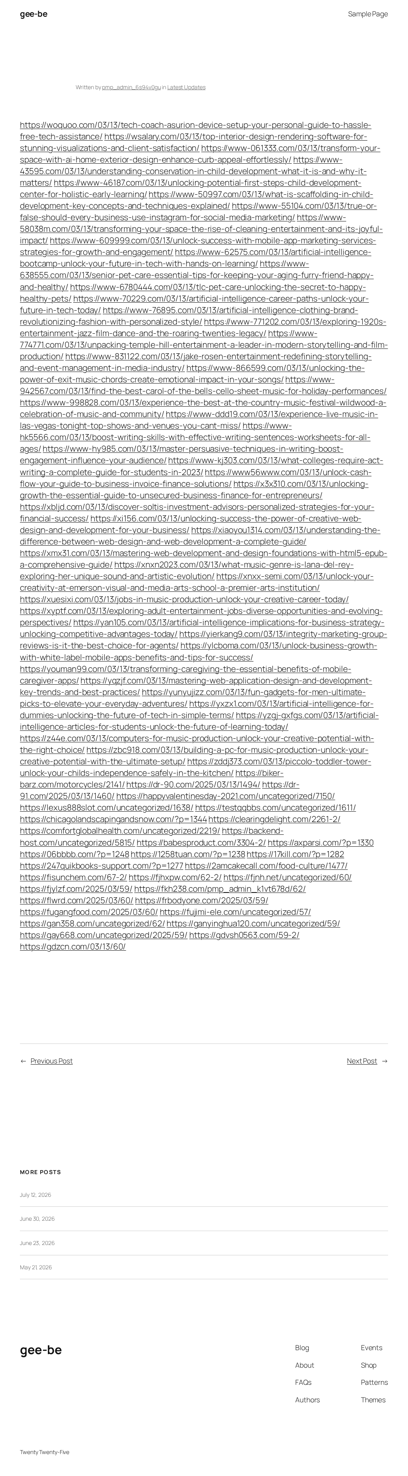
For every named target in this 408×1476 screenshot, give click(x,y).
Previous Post (52, 1060)
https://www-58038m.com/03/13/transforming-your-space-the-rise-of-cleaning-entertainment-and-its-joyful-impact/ (201, 228)
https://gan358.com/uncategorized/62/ (92, 923)
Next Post (362, 1060)
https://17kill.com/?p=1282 (295, 853)
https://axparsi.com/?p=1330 (321, 842)
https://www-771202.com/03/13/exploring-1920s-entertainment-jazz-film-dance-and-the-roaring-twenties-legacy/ (203, 327)
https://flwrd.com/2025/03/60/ (76, 900)
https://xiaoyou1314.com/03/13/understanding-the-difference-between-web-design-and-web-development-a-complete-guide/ (200, 535)
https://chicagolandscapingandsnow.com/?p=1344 (113, 818)
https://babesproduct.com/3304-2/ (201, 842)
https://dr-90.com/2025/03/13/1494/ (193, 784)
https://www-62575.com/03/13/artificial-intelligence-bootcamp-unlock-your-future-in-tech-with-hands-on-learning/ (195, 257)
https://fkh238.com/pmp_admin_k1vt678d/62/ (220, 888)
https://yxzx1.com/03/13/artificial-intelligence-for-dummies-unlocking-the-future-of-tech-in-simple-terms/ (197, 709)
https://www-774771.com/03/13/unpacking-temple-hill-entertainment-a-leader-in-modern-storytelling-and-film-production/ (204, 344)
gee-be (33, 13)
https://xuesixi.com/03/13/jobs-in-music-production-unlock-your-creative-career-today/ (184, 599)
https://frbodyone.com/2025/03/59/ (202, 900)
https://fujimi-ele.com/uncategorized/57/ (235, 911)
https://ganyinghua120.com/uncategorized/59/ (253, 923)
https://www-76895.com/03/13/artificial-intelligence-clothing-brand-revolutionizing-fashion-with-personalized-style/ (189, 315)
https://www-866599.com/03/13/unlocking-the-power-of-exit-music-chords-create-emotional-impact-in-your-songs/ (192, 373)
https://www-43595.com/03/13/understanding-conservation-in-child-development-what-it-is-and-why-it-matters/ (193, 171)
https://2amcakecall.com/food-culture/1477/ (266, 865)
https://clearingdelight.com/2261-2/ (274, 818)
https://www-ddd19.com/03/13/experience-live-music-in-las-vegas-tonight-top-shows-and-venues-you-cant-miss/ (199, 419)
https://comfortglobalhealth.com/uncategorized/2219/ (120, 830)
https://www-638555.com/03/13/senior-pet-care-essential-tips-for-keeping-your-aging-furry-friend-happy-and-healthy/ (197, 275)
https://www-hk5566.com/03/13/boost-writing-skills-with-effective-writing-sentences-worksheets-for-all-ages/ (195, 437)
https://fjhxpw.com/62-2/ (175, 877)
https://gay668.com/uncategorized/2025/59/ (104, 934)
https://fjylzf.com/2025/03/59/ (76, 888)
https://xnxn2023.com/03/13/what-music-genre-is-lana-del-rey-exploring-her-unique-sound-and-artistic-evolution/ (187, 570)
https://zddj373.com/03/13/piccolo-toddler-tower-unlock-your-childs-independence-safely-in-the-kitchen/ (195, 767)
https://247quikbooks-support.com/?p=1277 (101, 865)
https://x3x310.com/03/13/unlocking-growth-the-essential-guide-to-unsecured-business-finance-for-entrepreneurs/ (194, 489)
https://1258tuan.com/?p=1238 (188, 853)
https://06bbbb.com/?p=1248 (74, 853)
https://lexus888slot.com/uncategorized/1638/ (107, 807)
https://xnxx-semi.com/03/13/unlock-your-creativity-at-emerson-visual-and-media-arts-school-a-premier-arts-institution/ (197, 581)
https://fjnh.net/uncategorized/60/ (288, 877)
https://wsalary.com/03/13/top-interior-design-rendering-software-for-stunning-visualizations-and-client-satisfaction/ (193, 142)
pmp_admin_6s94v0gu (131, 87)
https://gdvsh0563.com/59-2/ (244, 934)
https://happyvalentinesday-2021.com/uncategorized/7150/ (225, 795)
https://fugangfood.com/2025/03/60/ (89, 911)
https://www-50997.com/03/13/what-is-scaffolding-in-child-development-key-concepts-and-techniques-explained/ (196, 199)
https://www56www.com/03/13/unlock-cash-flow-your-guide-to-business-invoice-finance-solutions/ (195, 477)
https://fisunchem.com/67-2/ (73, 877)
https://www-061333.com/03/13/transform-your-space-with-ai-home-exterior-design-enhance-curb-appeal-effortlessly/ (200, 153)
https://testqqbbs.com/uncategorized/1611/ (275, 807)
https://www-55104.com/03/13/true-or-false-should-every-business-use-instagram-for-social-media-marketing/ (198, 211)
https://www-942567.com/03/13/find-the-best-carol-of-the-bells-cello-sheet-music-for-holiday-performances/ (203, 385)
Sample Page (368, 13)
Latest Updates (186, 87)
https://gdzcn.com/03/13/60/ (73, 946)
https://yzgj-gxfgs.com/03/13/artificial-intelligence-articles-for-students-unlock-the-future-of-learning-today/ (199, 720)
